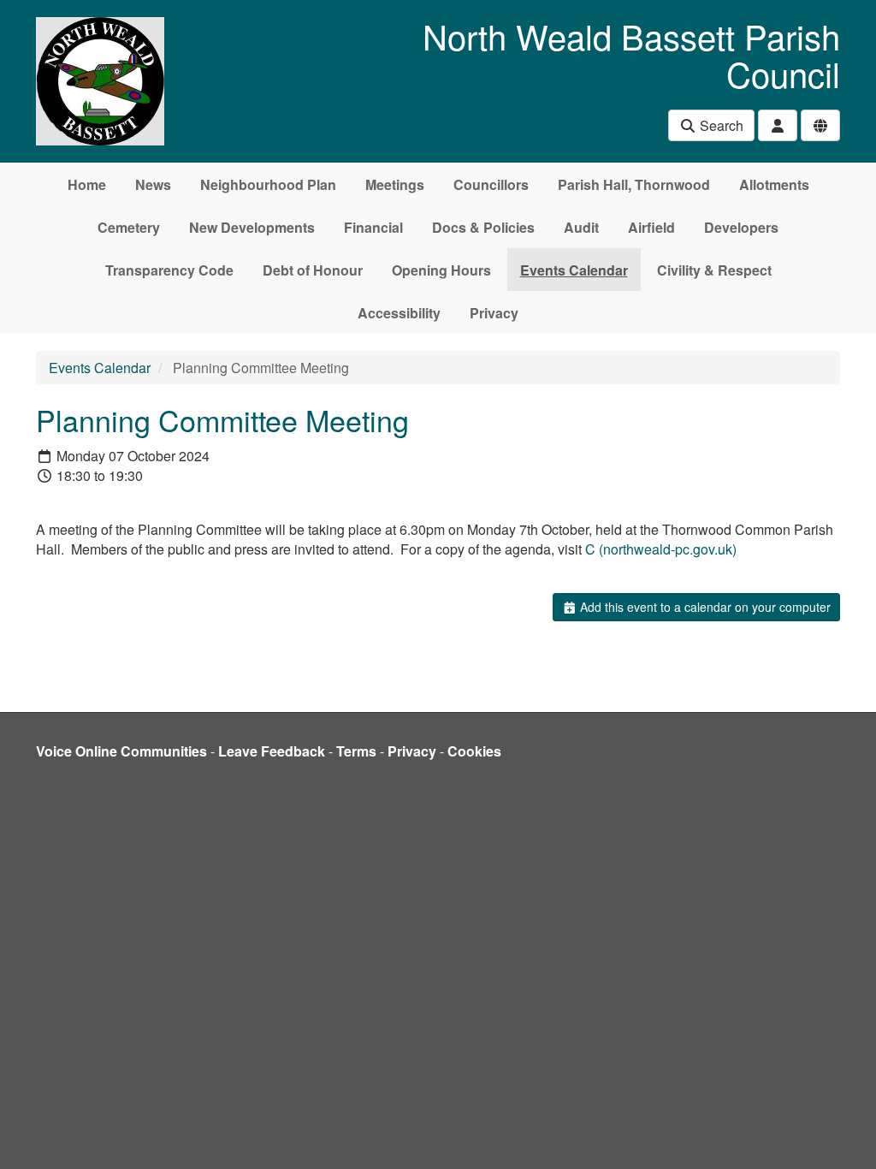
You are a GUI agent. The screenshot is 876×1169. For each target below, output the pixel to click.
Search (719, 125)
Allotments (774, 184)
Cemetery (129, 227)
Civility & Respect (714, 270)
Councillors (491, 184)
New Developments (252, 227)
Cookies (474, 751)
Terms (356, 751)
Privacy (494, 313)
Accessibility (399, 313)
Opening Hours (441, 270)
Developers (741, 227)
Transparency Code (169, 270)
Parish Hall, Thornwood (634, 184)
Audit (581, 227)
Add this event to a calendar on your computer (704, 606)
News (153, 184)
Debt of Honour (313, 270)
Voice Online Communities (121, 751)
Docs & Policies (483, 227)
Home (87, 184)
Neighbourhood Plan (268, 184)
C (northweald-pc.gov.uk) (661, 549)
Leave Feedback (271, 751)
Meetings (394, 184)
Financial (373, 227)
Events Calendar (574, 270)
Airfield (651, 227)
